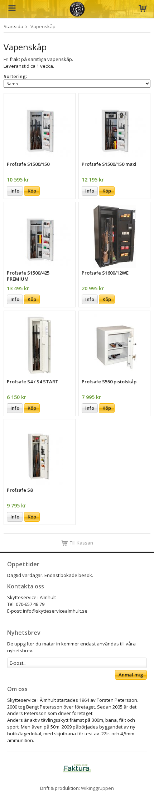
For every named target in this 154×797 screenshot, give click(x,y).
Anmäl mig (131, 674)
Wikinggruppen (97, 788)
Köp (32, 191)
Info (14, 191)
